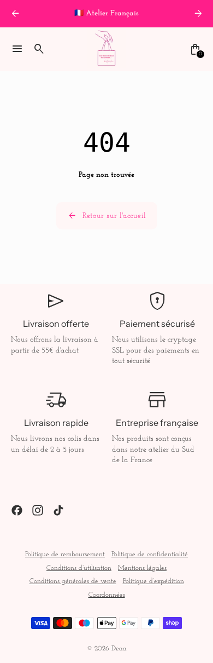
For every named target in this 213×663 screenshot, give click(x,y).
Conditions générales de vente (72, 581)
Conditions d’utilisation (78, 568)
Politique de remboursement (65, 554)
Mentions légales (142, 568)
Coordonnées (106, 595)
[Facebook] (17, 510)
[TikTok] (58, 510)
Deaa (119, 648)
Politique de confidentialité (149, 554)
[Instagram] (38, 510)
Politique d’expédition (153, 581)
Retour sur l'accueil (106, 216)
